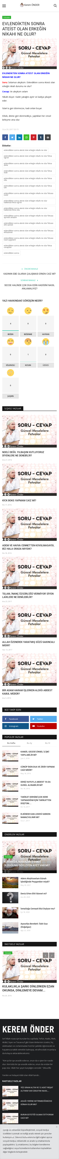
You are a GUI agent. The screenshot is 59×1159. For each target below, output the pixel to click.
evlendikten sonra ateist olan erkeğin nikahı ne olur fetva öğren (28, 157)
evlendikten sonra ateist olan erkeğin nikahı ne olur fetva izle (28, 187)
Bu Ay (29, 743)
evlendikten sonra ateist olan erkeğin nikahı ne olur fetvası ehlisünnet (28, 231)
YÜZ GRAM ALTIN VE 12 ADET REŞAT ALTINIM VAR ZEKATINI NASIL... (37, 1089)
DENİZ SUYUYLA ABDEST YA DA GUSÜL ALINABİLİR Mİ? (36, 783)
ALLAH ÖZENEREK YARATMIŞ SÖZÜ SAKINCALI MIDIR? (28, 644)
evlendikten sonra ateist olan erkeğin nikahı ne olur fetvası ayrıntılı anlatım (28, 216)
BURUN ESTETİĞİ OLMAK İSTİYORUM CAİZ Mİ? (37, 1116)
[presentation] (45, 955)
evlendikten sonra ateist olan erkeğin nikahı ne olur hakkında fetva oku (25, 209)
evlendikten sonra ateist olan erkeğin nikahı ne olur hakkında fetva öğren (25, 201)
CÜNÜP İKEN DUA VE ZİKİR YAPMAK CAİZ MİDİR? (38, 768)
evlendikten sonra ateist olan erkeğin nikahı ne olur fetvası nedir (28, 194)
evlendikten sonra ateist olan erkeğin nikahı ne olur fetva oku (28, 179)
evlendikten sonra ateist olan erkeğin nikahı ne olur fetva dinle (28, 164)
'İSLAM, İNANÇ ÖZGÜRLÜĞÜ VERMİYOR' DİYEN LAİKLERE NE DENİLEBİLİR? (28, 595)
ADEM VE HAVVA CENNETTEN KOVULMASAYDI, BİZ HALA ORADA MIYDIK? (28, 547)
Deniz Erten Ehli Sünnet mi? (34, 893)
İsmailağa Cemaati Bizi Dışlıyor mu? (38, 908)
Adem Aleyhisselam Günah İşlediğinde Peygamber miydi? (35, 880)
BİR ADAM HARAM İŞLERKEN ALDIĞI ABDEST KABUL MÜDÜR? (27, 692)
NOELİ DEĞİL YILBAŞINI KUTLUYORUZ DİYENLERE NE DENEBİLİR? (23, 454)
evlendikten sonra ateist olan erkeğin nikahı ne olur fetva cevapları (28, 246)
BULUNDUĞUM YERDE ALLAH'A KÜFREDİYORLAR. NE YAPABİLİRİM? (26, 988)
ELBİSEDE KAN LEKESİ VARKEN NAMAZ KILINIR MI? (35, 815)
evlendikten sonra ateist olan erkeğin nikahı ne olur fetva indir (28, 172)
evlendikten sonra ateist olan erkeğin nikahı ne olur (25, 150)
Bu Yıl (47, 743)
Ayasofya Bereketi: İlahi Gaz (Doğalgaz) (34, 925)
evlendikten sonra (11, 253)
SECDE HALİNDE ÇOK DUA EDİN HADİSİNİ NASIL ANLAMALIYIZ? (29, 287)
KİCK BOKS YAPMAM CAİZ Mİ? (19, 500)
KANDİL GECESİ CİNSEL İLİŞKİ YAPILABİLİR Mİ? (35, 753)
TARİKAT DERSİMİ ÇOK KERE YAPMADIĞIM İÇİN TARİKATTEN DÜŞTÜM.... (36, 800)
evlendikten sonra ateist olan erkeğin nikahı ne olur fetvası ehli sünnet (28, 224)
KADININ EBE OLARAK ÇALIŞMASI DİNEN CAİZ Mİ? (29, 273)
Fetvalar (6, 17)
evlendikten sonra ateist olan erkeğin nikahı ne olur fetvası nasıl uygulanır (28, 239)
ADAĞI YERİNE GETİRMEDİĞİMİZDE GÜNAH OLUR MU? (36, 1103)
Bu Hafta (11, 743)
